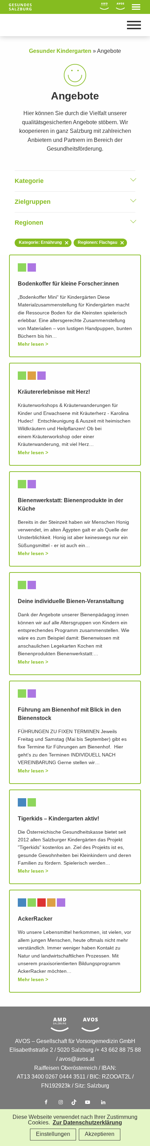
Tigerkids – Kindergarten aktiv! (58, 819)
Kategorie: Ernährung (40, 242)
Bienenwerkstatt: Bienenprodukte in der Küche (70, 505)
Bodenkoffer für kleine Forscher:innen (68, 284)
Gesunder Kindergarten (60, 51)
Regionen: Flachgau (97, 242)
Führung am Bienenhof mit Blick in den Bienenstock (69, 714)
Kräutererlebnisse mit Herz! (54, 392)
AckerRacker (35, 919)
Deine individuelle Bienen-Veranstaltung (71, 601)
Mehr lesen (31, 344)
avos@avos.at (76, 1059)
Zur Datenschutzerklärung (87, 1123)
